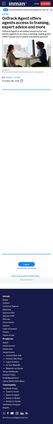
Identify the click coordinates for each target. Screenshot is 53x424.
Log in (36, 4)
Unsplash (39, 72)
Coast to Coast (12, 392)
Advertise (7, 309)
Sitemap (6, 319)
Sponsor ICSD (9, 313)
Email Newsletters (11, 378)
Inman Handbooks (10, 371)
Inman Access (9, 346)
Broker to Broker (13, 398)
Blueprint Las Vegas (14, 368)
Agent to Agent (12, 395)
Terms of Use (8, 335)
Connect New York (13, 355)
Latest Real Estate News (13, 381)
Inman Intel (7, 349)
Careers (6, 326)
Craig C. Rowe (13, 77)
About (5, 300)
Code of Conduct (10, 329)
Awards (6, 408)
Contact (6, 303)
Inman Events (9, 352)
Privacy (6, 332)
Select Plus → (35, 276)
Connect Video (9, 375)
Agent (5, 14)
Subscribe (45, 4)
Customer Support (11, 306)
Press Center (8, 322)
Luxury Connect (12, 362)
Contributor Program (11, 404)
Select (5, 342)
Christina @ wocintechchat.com (21, 72)
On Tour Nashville (13, 365)
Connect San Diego (14, 359)
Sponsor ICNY (9, 316)
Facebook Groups (10, 388)
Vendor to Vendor (13, 401)
